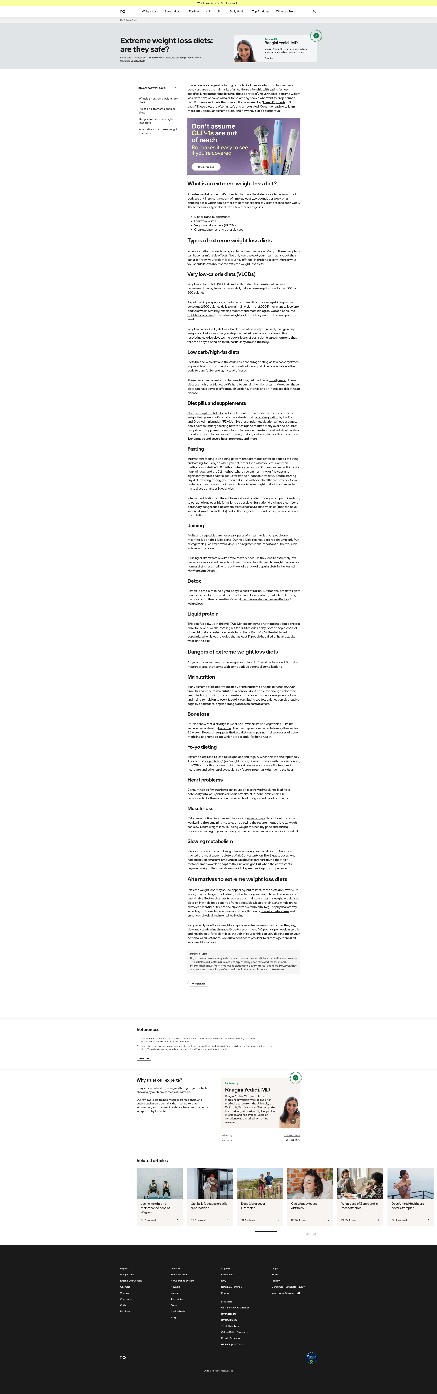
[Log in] (314, 11)
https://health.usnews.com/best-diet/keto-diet (165, 1041)
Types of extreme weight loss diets (157, 110)
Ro (121, 20)
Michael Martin (292, 1135)
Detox (193, 591)
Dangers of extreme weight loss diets (156, 120)
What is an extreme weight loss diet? (158, 100)
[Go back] (308, 1234)
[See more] (315, 1234)
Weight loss (131, 20)
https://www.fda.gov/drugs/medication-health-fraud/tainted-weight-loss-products (184, 1049)
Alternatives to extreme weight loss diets (158, 131)
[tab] (150, 11)
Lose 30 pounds (274, 102)
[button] (158, 88)
